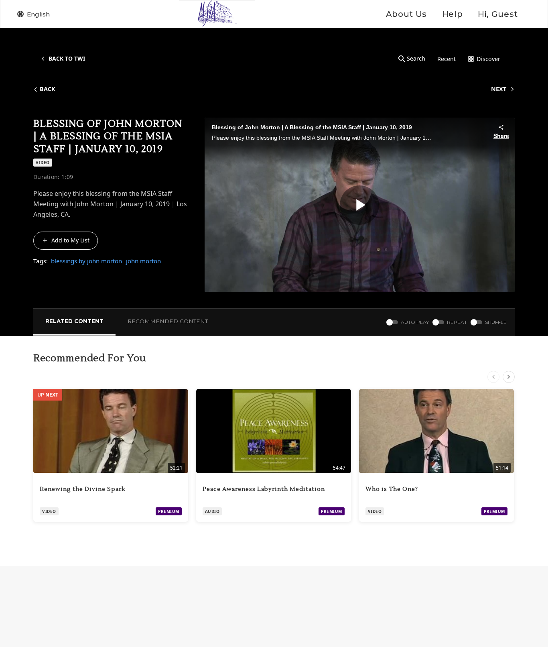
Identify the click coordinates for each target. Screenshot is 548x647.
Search (416, 58)
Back (47, 89)
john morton (143, 261)
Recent (446, 59)
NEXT (498, 89)
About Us (406, 14)
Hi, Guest (498, 14)
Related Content (74, 321)
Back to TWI (67, 58)
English (38, 14)
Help (452, 14)
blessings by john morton (86, 261)
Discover (488, 59)
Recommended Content (168, 321)
